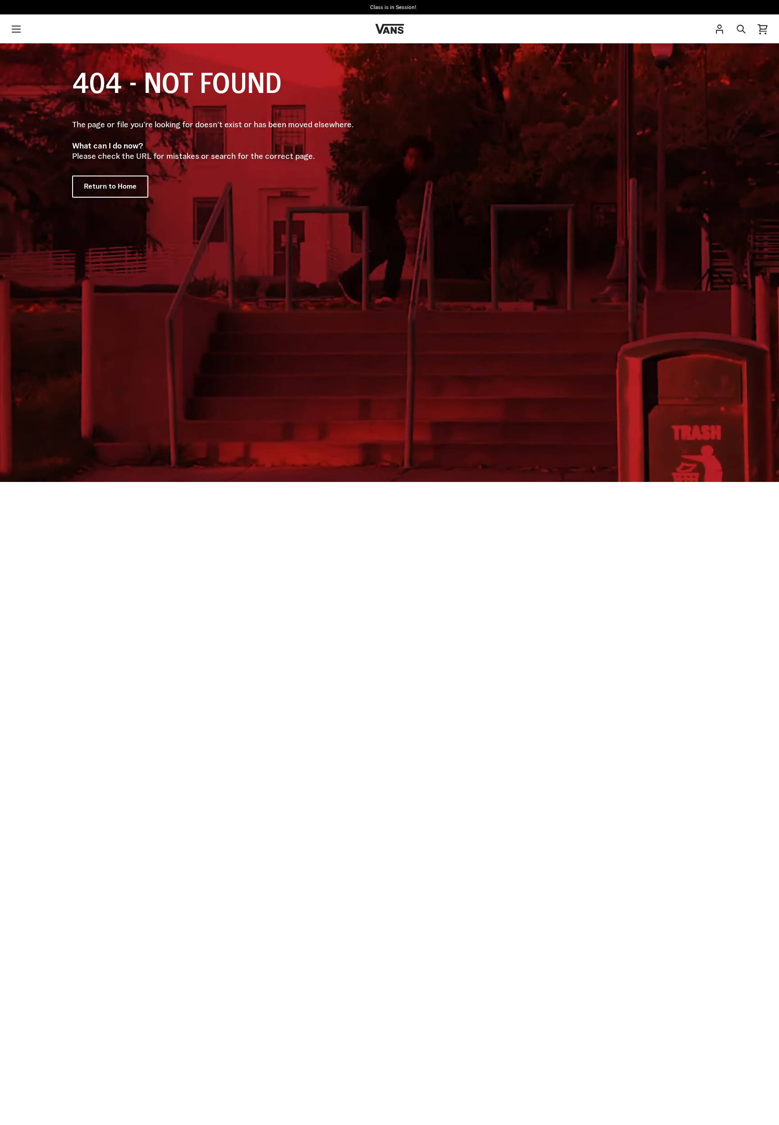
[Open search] (741, 29)
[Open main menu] (16, 29)
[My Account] (719, 29)
